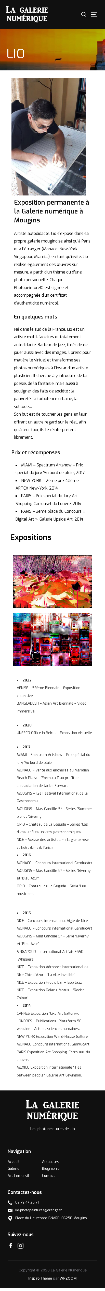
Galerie (13, 1168)
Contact (48, 1175)
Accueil (13, 1161)
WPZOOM (68, 1278)
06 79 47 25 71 (27, 1202)
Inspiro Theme (40, 1278)
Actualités (50, 1161)
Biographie (51, 1168)
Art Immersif (18, 1175)
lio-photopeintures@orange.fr (38, 1210)
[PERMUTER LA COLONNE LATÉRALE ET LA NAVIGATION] (96, 14)
